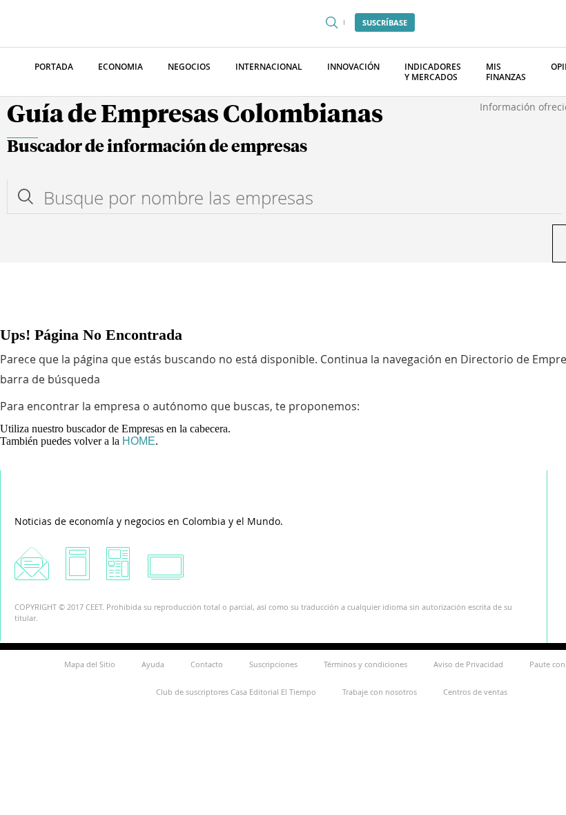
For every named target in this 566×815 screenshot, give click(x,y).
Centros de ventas (475, 692)
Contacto (207, 664)
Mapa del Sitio (89, 664)
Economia (120, 67)
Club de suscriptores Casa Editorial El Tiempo (236, 692)
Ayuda (153, 664)
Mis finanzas (506, 72)
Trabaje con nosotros (379, 692)
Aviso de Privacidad (468, 664)
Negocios (189, 67)
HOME (138, 441)
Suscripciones (273, 664)
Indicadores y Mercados (432, 72)
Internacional (268, 67)
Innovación (353, 67)
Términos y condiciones (365, 664)
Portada (54, 67)
